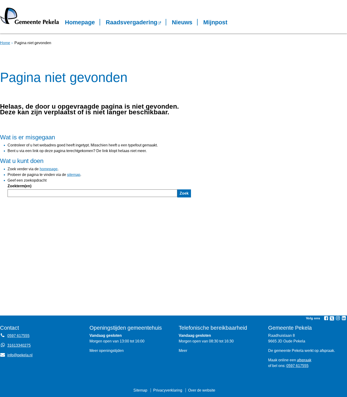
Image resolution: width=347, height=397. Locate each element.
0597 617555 (18, 336)
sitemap (73, 175)
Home (5, 43)
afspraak (304, 360)
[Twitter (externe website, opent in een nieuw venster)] (331, 318)
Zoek (184, 193)
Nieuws (182, 22)
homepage (49, 169)
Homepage (80, 22)
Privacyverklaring (167, 390)
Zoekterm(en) (19, 186)
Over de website (201, 390)
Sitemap (140, 390)
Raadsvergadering (131, 22)
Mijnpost (215, 22)
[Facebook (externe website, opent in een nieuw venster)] (326, 318)
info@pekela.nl (16, 355)
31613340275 (19, 345)
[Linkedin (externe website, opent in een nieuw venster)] (343, 318)
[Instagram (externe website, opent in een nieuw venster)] (337, 318)
